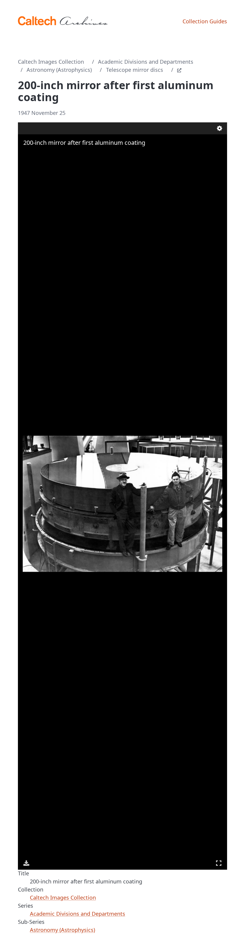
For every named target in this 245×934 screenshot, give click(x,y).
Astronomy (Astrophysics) (59, 69)
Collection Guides (205, 21)
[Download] (26, 863)
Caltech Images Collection (51, 61)
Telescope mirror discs (134, 69)
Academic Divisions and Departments (145, 61)
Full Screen (219, 863)
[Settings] (220, 128)
